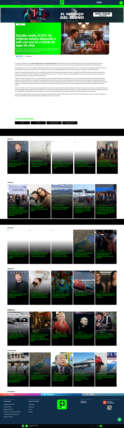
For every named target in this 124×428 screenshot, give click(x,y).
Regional (80, 205)
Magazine (20, 24)
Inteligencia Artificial (70, 122)
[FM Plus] (14, 3)
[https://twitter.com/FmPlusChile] (86, 394)
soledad (22, 122)
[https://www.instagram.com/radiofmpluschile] (5, 394)
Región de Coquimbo (103, 161)
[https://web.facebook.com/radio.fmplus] (44, 394)
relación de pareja (54, 122)
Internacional (80, 250)
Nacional (59, 161)
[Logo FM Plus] (62, 2)
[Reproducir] (121, 3)
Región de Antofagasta (36, 161)
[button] (1, 15)
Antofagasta (102, 205)
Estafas (38, 122)
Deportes (81, 161)
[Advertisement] (62, 132)
